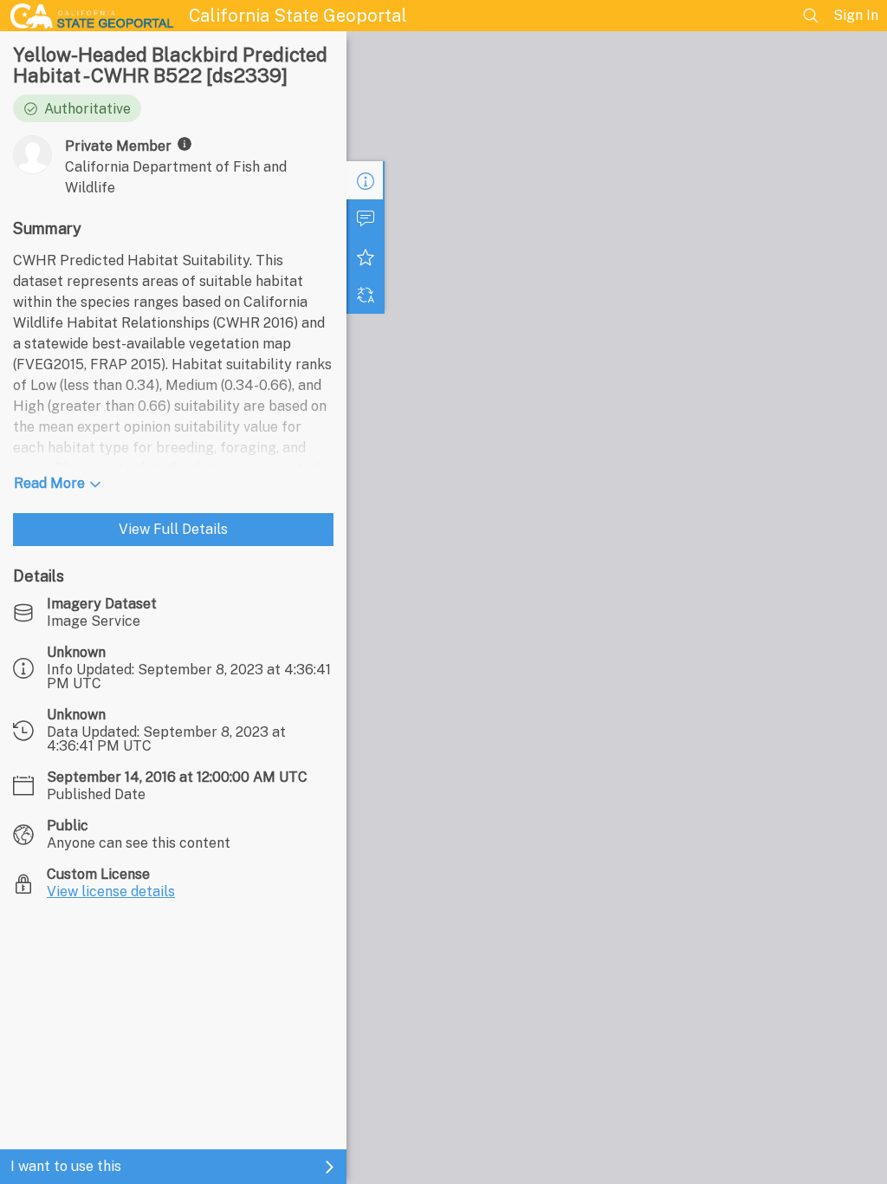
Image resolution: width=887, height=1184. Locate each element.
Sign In (855, 15)
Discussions (365, 218)
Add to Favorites (365, 256)
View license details (111, 891)
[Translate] (365, 295)
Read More (49, 483)
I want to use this (65, 1166)
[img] (184, 144)
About (365, 180)
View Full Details (173, 529)
